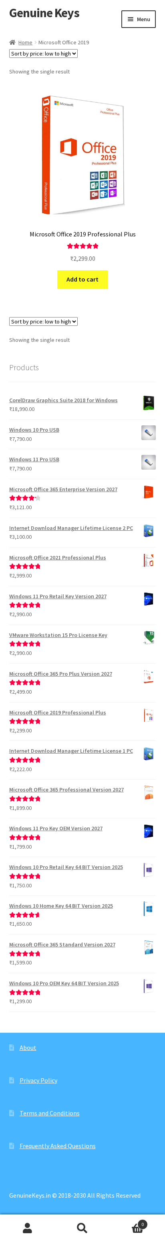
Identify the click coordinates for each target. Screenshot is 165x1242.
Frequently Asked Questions (58, 1146)
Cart (127, 1221)
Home (25, 42)
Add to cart (82, 279)
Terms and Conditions (50, 1113)
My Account (27, 1228)
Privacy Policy (38, 1080)
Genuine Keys (44, 13)
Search (82, 1228)
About (28, 1048)
